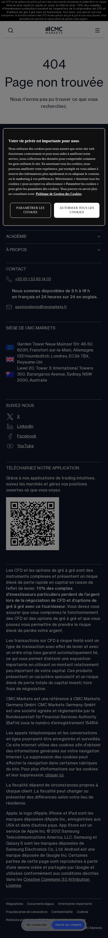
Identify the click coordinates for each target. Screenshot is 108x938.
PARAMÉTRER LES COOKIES (30, 210)
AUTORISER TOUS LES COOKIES (77, 210)
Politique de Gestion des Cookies (59, 194)
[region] (54, 177)
